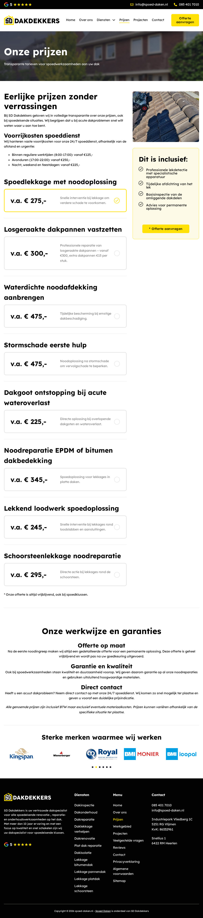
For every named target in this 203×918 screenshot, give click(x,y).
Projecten (140, 20)
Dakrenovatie (84, 838)
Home (70, 20)
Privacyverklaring (126, 862)
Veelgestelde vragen (128, 840)
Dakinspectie (84, 805)
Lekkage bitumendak (83, 862)
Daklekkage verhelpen (83, 828)
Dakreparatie (84, 819)
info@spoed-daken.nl (168, 810)
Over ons (86, 20)
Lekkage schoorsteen (83, 888)
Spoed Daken (103, 910)
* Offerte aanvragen (166, 229)
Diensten (103, 20)
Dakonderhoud (85, 812)
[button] (92, 767)
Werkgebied (122, 826)
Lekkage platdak (87, 879)
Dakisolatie (82, 853)
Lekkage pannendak (90, 872)
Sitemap (119, 881)
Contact (158, 20)
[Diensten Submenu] (113, 20)
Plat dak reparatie (88, 846)
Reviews (119, 847)
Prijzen (124, 20)
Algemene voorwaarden (123, 871)
